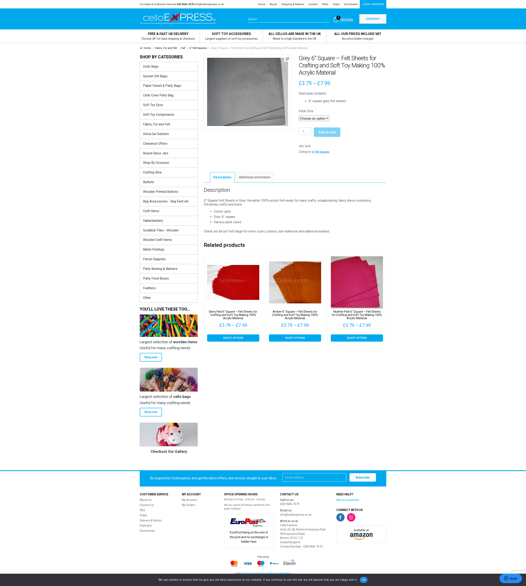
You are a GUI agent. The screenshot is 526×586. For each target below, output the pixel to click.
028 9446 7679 (289, 504)
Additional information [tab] (254, 177)
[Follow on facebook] (340, 517)
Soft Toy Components (158, 115)
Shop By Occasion (156, 163)
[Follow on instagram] (351, 517)
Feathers (149, 288)
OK (364, 579)
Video (336, 4)
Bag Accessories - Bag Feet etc (166, 201)
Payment (146, 525)
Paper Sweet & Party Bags (162, 86)
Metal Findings (153, 249)
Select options (233, 337)
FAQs (325, 4)
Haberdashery (153, 221)
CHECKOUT (373, 18)
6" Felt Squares (198, 48)
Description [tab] (222, 177)
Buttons (148, 182)
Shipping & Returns (292, 4)
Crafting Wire (152, 172)
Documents (351, 4)
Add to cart (327, 132)
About (273, 4)
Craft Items (151, 211)
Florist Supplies (154, 259)
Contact (313, 4)
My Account (189, 500)
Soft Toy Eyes (153, 105)
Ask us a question (347, 500)
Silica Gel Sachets (156, 134)
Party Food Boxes (156, 278)
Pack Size (306, 111)
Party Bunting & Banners (160, 269)
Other (147, 298)
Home (261, 4)
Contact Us (147, 505)
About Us (146, 500)
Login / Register (373, 4)
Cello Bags (151, 66)
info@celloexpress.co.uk (209, 4)
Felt (183, 48)
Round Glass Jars (155, 153)
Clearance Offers (155, 144)
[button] (287, 58)
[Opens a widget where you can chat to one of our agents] (510, 579)
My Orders (188, 505)
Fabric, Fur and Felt (166, 48)
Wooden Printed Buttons (160, 192)
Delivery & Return (151, 520)
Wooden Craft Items (157, 240)
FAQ (142, 510)
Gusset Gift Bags (155, 76)
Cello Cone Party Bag (158, 95)
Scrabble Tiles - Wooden (161, 230)
